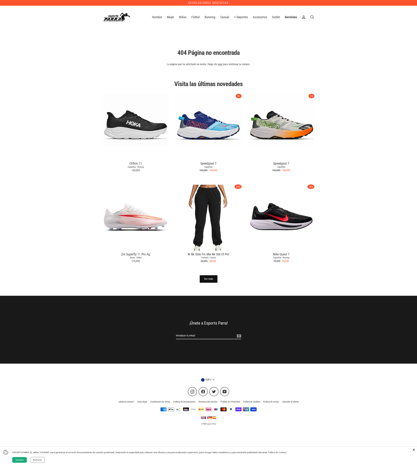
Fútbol (195, 17)
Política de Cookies (277, 452)
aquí (220, 64)
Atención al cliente (290, 401)
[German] (210, 417)
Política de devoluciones (184, 401)
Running (210, 17)
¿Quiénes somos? (126, 401)
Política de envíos (271, 401)
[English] (203, 417)
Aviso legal (142, 401)
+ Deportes (241, 17)
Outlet (276, 17)
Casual (224, 17)
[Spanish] (214, 417)
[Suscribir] (238, 336)
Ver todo (208, 278)
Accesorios (260, 17)
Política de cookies (251, 401)
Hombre (157, 17)
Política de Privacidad (230, 401)
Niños (183, 17)
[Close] (413, 449)
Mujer (170, 17)
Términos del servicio (207, 401)
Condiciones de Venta (160, 401)
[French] (206, 417)
